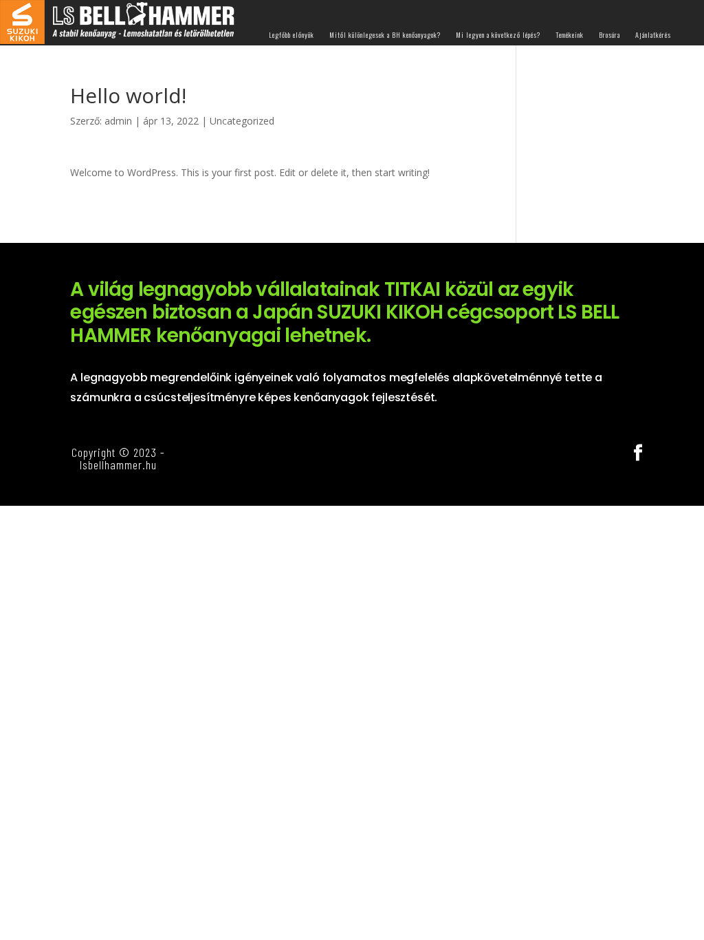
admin (118, 120)
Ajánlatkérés (653, 35)
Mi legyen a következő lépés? (498, 35)
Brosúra (609, 35)
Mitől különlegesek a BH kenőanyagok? (385, 35)
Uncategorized (242, 120)
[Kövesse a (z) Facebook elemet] (638, 452)
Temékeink (570, 35)
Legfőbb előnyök (291, 35)
